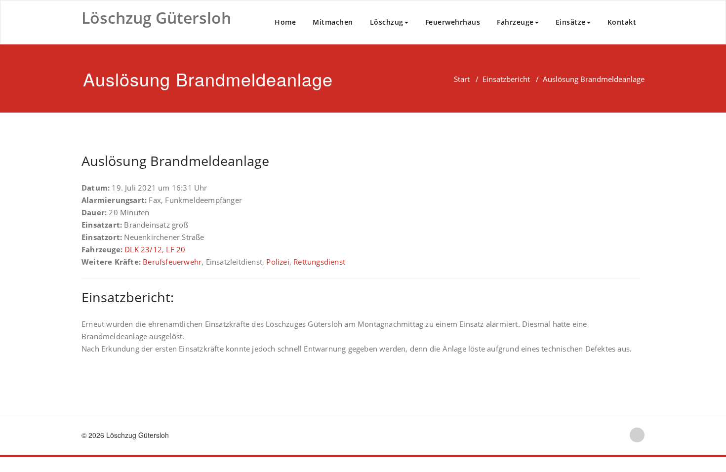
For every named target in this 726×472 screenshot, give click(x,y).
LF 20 (175, 249)
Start (462, 79)
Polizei (277, 262)
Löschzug (386, 22)
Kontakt (622, 22)
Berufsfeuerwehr (172, 262)
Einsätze (571, 22)
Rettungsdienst (319, 262)
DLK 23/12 (143, 249)
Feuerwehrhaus (453, 22)
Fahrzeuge (515, 22)
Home (285, 22)
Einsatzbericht (506, 79)
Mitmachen (333, 22)
